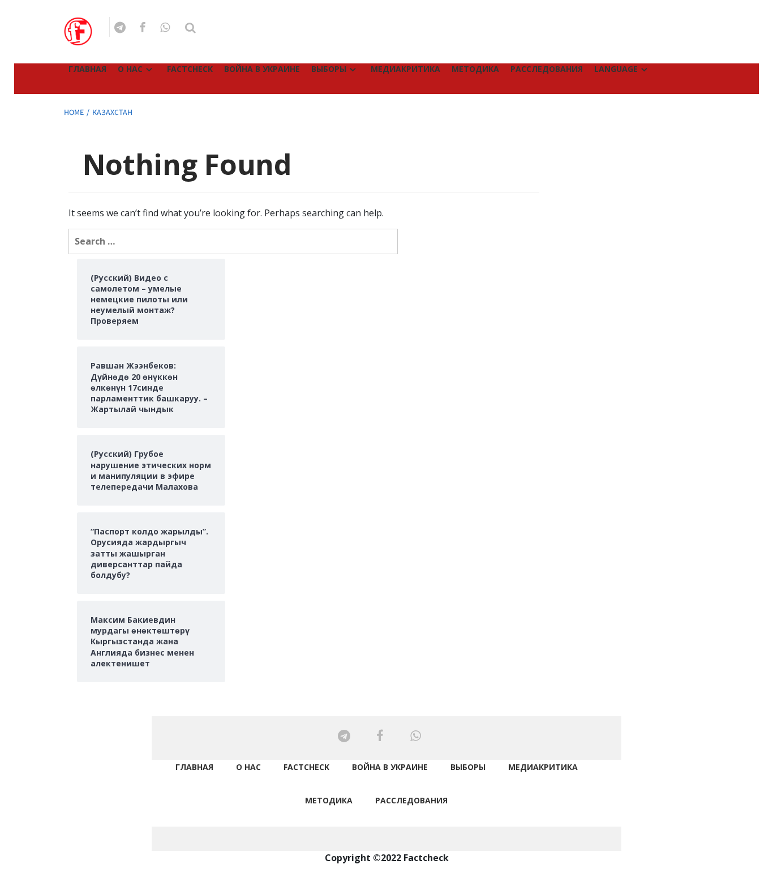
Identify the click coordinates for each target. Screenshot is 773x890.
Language (616, 68)
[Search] (190, 28)
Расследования (546, 68)
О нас (130, 68)
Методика (475, 68)
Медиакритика (405, 68)
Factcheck (190, 68)
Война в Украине (262, 68)
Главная (87, 68)
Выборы (328, 68)
